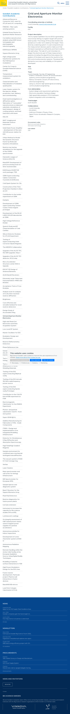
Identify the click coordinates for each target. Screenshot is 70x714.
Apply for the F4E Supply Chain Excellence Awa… (17, 608)
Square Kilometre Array (11, 53)
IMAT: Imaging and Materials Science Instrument (9, 122)
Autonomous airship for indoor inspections (11, 532)
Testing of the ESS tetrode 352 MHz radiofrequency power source (12, 381)
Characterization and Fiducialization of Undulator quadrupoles (12, 84)
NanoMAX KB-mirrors (10, 584)
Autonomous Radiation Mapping (11, 545)
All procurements (7, 671)
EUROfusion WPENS (10, 50)
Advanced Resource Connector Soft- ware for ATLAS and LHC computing (12, 21)
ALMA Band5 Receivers (11, 275)
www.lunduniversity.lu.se (47, 24)
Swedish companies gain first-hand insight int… (17, 613)
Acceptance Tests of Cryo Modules (12, 287)
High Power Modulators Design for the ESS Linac (11, 568)
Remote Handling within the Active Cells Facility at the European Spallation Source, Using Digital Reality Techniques (12, 554)
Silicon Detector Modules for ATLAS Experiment (12, 235)
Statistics (35, 363)
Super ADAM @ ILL (9, 417)
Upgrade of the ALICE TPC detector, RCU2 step (12, 257)
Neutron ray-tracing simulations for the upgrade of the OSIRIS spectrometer (12, 150)
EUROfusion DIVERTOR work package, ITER (11, 171)
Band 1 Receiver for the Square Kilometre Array (11, 491)
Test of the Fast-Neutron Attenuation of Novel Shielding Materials (11, 366)
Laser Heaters (8, 468)
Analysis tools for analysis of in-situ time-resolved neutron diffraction (12, 294)
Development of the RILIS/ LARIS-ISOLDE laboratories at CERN (12, 215)
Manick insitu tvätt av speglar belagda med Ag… (17, 667)
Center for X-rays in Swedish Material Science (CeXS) (12, 68)
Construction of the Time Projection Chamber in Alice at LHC (12, 189)
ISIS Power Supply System (11, 662)
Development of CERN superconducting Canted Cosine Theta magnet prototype (11, 207)
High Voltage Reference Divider (11, 222)
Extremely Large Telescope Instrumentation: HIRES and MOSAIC (12, 280)
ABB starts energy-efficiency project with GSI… (17, 642)
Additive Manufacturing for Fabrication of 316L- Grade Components (12, 423)
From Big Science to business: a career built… (16, 618)
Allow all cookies (48, 360)
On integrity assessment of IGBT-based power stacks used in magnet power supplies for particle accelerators (12, 524)
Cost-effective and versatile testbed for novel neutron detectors (12, 305)
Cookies (4, 691)
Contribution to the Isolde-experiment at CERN (12, 195)
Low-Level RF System (10, 329)
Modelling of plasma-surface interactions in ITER (12, 563)
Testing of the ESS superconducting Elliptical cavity (12, 374)
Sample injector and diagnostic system (10, 486)
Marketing (44, 363)
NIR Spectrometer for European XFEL (10, 480)
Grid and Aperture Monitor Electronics (12, 317)
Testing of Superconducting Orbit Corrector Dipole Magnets (12, 242)
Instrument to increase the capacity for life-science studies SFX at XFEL (12, 510)
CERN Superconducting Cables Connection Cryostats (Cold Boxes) (11, 178)
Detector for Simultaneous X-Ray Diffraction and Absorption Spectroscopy (12, 440)
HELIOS (5, 117)
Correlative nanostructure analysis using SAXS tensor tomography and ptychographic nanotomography (12, 42)
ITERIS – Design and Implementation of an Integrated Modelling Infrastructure (10, 431)
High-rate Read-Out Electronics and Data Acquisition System (10, 323)
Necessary (15, 363)
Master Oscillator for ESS (11, 333)
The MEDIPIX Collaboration (12, 247)
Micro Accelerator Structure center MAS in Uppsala (11, 264)
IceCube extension (9, 505)
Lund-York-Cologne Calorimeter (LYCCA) (10, 589)
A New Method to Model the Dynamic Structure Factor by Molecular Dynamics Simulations (11, 141)
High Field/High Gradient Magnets (11, 447)
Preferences (25, 363)
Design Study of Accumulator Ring (9, 311)
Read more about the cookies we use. (28, 357)
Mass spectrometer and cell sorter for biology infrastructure (11, 473)
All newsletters (6, 646)
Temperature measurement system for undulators (12, 76)
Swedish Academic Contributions (18, 8)
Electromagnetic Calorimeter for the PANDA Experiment (12, 404)
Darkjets (6, 200)
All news (5, 622)
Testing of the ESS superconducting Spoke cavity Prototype (11, 389)
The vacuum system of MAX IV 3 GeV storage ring (12, 460)
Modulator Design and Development (10, 337)
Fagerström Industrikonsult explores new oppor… (17, 637)
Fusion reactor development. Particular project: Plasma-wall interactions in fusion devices (11, 577)
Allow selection (35, 360)
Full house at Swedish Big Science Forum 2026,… (17, 632)
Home (4, 8)
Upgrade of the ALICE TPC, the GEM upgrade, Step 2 (12, 252)
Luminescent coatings (10, 516)
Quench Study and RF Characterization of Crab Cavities (11, 228)
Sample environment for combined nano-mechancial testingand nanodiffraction (12, 453)
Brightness (6, 299)
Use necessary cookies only (19, 360)
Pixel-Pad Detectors (10, 496)
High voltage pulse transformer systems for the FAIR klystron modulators (11, 60)
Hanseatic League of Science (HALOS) (10, 158)
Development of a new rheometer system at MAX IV (12, 539)
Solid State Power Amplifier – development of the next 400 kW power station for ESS (12, 131)
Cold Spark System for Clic (12, 183)
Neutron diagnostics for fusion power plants (11, 500)
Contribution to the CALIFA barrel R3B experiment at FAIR (12, 396)
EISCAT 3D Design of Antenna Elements (10, 270)
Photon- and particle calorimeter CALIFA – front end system (12, 412)
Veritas (5, 464)
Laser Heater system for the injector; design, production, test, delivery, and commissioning (12, 92)
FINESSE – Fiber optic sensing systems (10, 28)
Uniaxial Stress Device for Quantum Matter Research (12, 33)
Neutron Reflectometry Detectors (11, 343)
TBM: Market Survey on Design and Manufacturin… (18, 657)
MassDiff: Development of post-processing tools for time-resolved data (12, 164)
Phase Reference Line (10, 347)
